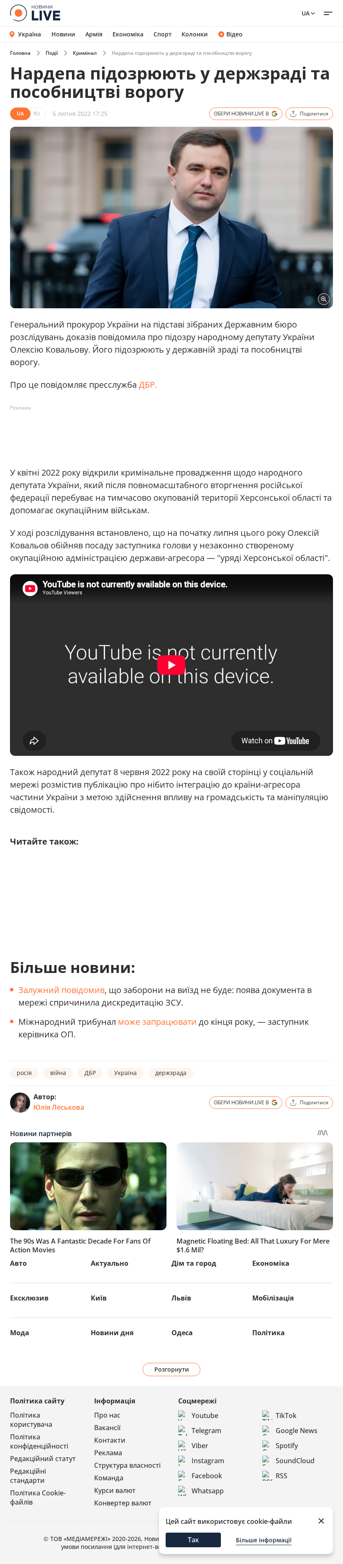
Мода (19, 1332)
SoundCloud (295, 1460)
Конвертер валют (122, 1503)
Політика (268, 1332)
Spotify (287, 1445)
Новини (63, 34)
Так (193, 1539)
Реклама (108, 1452)
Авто (18, 1263)
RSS (281, 1475)
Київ (99, 1298)
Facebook (207, 1475)
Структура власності (127, 1465)
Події (52, 52)
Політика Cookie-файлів (38, 1497)
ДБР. (148, 384)
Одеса (182, 1332)
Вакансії (107, 1427)
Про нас (107, 1415)
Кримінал (85, 52)
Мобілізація (273, 1298)
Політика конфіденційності (39, 1441)
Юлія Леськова (58, 1107)
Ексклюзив (29, 1298)
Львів (181, 1298)
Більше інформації (264, 1540)
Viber (200, 1445)
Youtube (205, 1415)
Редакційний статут (43, 1458)
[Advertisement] (162, 433)
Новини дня (112, 1332)
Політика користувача (31, 1419)
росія (24, 1073)
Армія (93, 34)
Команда (108, 1477)
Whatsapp (208, 1490)
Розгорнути (171, 1369)
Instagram (208, 1460)
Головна (20, 52)
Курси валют (115, 1490)
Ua (306, 13)
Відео (234, 34)
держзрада (171, 1073)
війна (58, 1073)
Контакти (109, 1440)
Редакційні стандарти (28, 1476)
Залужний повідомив (61, 990)
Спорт (163, 34)
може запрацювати (157, 1021)
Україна (29, 34)
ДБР (90, 1073)
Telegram (206, 1430)
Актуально (109, 1263)
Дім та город (194, 1263)
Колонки (195, 34)
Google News (296, 1430)
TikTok (286, 1415)
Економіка (128, 34)
